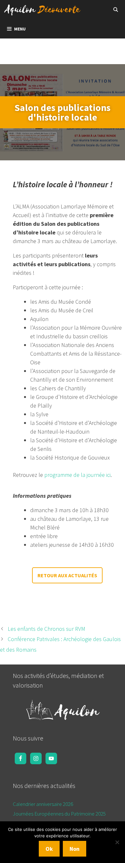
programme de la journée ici (77, 474)
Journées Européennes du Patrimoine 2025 (59, 813)
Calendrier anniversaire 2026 (43, 804)
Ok (49, 848)
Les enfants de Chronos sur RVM (46, 628)
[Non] (117, 842)
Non (74, 848)
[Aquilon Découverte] (44, 9)
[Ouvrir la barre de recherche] (115, 9)
